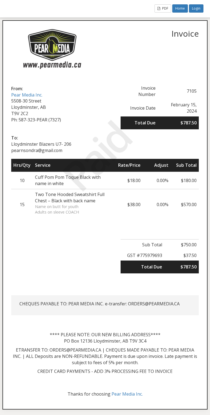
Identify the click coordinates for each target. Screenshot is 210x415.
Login (196, 8)
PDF (164, 8)
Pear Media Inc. (26, 95)
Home (180, 8)
